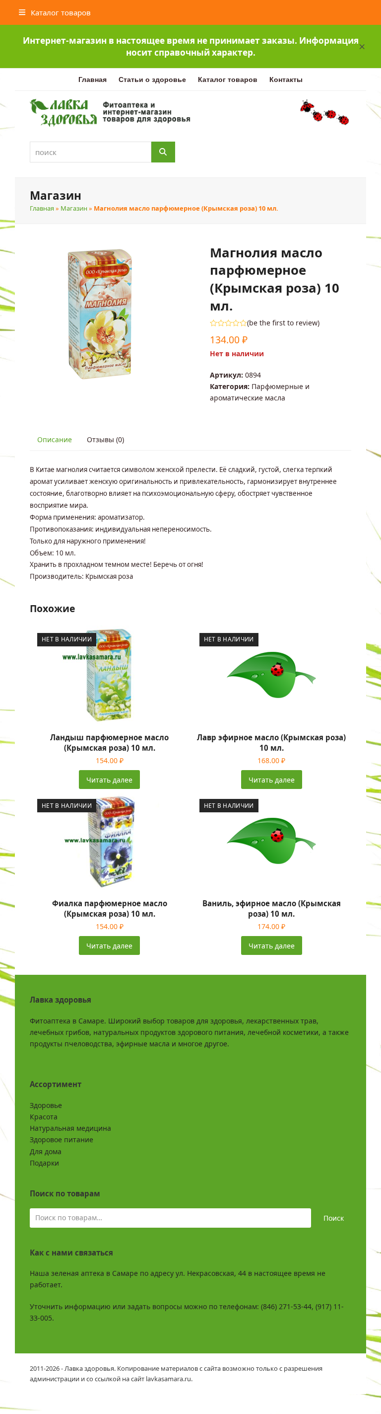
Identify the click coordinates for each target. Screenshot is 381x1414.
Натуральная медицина (70, 1128)
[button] (362, 46)
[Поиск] (163, 152)
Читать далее (109, 780)
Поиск (333, 1218)
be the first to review (283, 322)
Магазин (74, 208)
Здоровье (46, 1105)
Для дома (46, 1151)
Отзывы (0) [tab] (105, 439)
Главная (42, 208)
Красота (44, 1116)
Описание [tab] (54, 439)
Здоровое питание (61, 1139)
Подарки (44, 1163)
